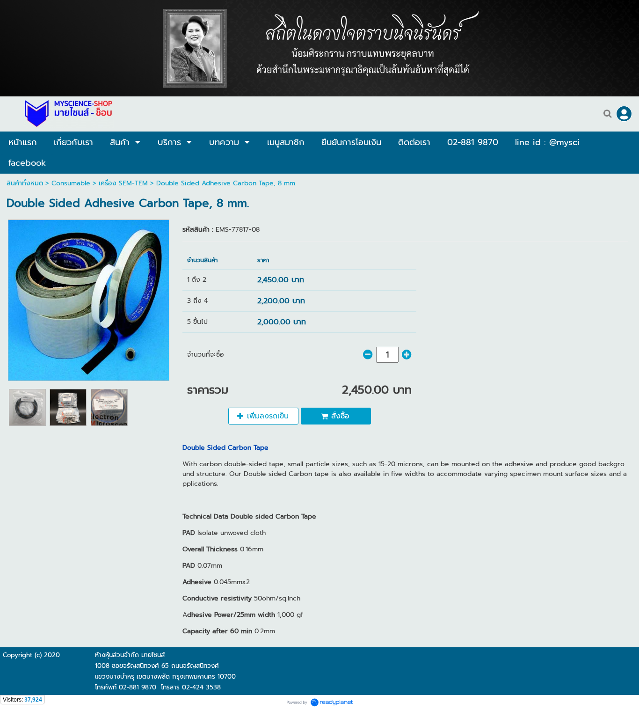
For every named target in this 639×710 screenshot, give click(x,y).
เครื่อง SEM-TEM (123, 183)
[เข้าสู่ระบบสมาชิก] (624, 114)
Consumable (70, 183)
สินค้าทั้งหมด (25, 183)
